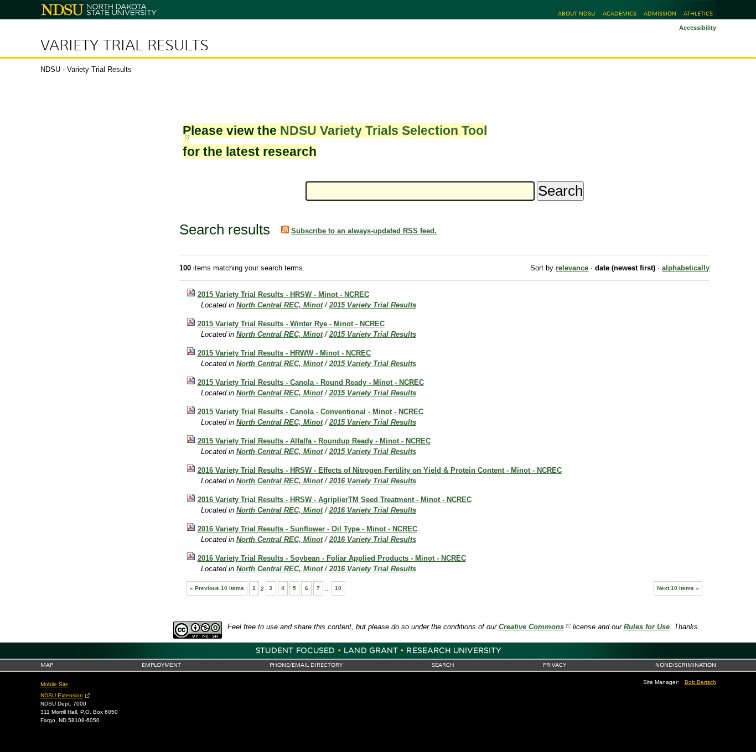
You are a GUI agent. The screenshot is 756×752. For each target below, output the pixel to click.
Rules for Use (647, 627)
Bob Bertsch (700, 682)
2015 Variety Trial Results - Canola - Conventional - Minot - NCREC (310, 412)
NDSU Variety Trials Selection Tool (383, 130)
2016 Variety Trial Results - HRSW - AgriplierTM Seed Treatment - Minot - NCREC (335, 499)
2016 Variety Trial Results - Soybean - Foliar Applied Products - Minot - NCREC (332, 558)
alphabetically (686, 268)
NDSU (50, 69)
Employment (161, 665)
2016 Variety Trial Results (372, 481)
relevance (572, 268)
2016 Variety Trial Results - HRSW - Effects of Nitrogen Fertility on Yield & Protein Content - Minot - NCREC (380, 470)
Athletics (698, 13)
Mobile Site (54, 684)
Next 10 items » (678, 588)
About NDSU (576, 13)
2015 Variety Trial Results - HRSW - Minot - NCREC (283, 294)
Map (46, 665)
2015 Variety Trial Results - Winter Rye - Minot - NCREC (291, 324)
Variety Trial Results (124, 45)
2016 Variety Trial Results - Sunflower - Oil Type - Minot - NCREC (307, 529)
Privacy (554, 665)
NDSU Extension (61, 695)
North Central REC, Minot (279, 305)
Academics (619, 13)
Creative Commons (531, 627)
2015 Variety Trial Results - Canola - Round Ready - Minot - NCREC (311, 382)
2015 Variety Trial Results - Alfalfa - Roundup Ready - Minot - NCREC (314, 441)
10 (338, 588)
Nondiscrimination (685, 665)
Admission (660, 13)
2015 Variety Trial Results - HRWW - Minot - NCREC (284, 353)
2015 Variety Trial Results (372, 305)
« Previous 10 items (217, 588)
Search (443, 665)
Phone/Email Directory (306, 665)
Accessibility (697, 27)
